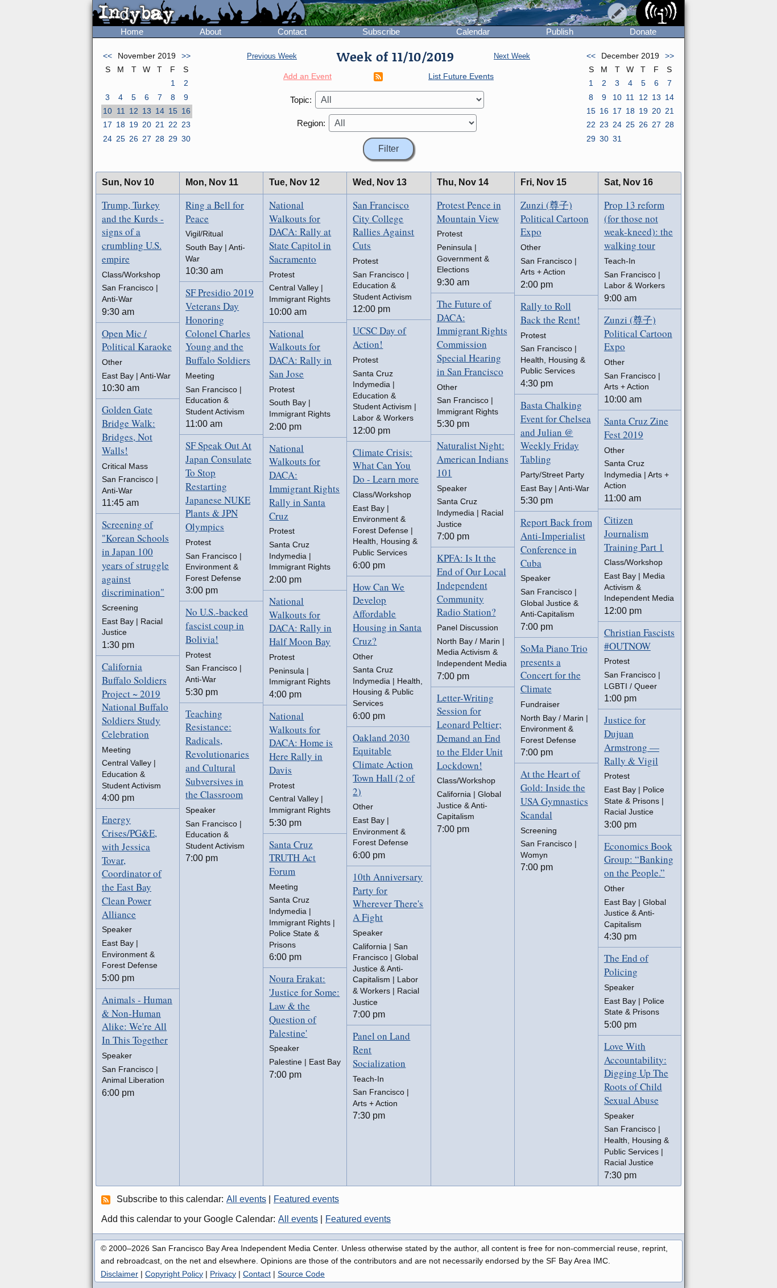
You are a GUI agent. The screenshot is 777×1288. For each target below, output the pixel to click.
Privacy (223, 1273)
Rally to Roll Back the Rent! (550, 313)
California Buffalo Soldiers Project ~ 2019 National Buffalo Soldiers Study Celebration (135, 700)
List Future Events (461, 76)
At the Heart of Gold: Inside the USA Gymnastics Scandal (554, 794)
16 (186, 110)
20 (146, 124)
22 (172, 124)
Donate (643, 31)
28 (159, 138)
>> (186, 55)
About (210, 31)
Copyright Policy (174, 1273)
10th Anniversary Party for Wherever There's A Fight (388, 897)
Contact (292, 31)
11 (121, 110)
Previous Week (272, 56)
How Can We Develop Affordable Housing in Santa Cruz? (387, 613)
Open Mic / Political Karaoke (137, 340)
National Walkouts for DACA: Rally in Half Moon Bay (300, 621)
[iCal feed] (107, 1199)
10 (107, 110)
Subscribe (381, 31)
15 (172, 110)
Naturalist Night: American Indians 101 (473, 459)
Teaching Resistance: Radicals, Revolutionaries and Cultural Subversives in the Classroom (217, 754)
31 (617, 138)
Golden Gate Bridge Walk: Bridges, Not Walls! (128, 429)
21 (159, 124)
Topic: (301, 100)
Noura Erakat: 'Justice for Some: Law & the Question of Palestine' (304, 1005)
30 (186, 138)
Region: (311, 123)
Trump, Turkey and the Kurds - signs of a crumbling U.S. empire (133, 231)
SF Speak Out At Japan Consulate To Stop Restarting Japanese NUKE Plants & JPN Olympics (218, 486)
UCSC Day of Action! (379, 337)
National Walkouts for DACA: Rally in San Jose (300, 353)
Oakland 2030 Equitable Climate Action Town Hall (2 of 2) (384, 764)
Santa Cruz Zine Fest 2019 (636, 427)
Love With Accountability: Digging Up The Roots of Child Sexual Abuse (636, 1073)
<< (107, 55)
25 (120, 138)
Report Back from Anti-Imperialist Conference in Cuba (556, 542)
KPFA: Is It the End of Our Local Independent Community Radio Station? (471, 584)
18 (120, 124)
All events (246, 1199)
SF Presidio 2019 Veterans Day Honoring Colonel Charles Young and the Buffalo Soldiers (219, 326)
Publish (559, 31)
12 (133, 110)
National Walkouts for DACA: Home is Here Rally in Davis (301, 742)
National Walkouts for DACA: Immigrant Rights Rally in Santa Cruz (304, 482)
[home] (199, 13)
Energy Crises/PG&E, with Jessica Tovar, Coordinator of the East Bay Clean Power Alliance (132, 867)
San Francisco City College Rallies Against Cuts (383, 225)
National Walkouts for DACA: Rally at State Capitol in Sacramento (300, 231)
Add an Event (307, 76)
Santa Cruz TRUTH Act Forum (292, 858)
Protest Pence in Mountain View (469, 211)
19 (133, 124)
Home (132, 31)
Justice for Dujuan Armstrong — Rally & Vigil (631, 740)
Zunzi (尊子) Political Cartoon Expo (554, 218)
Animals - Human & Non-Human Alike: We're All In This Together (137, 1019)
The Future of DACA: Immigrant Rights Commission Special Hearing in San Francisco (472, 337)
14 (159, 110)
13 (146, 110)
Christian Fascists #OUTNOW (639, 639)
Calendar (473, 31)
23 (186, 124)
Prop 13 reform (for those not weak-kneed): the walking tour (638, 225)
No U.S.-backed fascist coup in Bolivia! (216, 625)
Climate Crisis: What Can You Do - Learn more (386, 466)
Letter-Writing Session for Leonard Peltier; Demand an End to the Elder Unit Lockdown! (470, 731)
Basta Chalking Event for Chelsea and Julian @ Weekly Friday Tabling (555, 432)
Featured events (306, 1199)
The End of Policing (626, 965)
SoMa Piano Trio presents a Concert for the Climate (554, 668)
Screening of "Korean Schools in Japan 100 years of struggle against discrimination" (135, 558)
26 (133, 138)
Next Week (512, 56)
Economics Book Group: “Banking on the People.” (638, 860)
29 (172, 138)
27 (146, 138)
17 (107, 124)
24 (107, 138)
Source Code (301, 1273)
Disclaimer (119, 1273)
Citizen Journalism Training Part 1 (634, 533)
